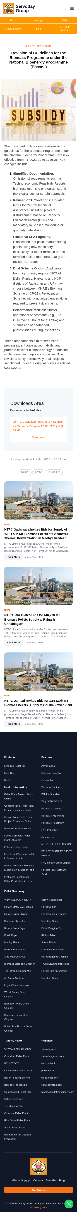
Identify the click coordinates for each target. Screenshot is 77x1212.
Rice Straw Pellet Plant (17, 1120)
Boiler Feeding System (17, 1077)
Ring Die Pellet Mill (14, 765)
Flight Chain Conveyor (17, 985)
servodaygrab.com (51, 1084)
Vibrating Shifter (50, 921)
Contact (38, 1180)
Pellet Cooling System (53, 913)
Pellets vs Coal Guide (16, 847)
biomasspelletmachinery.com (57, 1091)
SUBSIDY (54, 472)
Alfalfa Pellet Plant (14, 1127)
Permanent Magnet (15, 949)
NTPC (38, 472)
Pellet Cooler (48, 906)
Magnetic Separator (52, 949)
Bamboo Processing (15, 1084)
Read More (13, 556)
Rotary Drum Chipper (16, 913)
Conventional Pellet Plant (18, 1070)
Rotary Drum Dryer (15, 928)
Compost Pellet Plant (16, 1113)
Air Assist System (14, 978)
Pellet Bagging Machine (54, 956)
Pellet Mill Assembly (52, 822)
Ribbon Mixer (48, 935)
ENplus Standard (51, 794)
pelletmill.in (47, 1070)
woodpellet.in (48, 1063)
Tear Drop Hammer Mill (17, 970)
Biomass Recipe (50, 787)
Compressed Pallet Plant (18, 1091)
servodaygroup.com (52, 1056)
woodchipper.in (49, 1077)
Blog (62, 1180)
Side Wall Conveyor (15, 956)
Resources (47, 837)
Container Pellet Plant (16, 1056)
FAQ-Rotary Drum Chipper (56, 862)
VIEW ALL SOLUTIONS (17, 1049)
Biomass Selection (51, 773)
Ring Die (9, 773)
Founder (51, 1180)
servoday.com (49, 1049)
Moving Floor (11, 942)
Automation (47, 780)
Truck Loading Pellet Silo (55, 963)
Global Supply (21, 1180)
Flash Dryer (11, 935)
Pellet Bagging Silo (51, 928)
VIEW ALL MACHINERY (17, 899)
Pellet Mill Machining (52, 815)
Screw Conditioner (51, 899)
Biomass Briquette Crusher (19, 963)
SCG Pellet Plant (13, 1099)
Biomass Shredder (14, 921)
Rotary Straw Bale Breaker (19, 906)
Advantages (48, 765)
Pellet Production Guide (17, 828)
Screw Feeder (49, 942)
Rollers (8, 780)
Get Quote (38, 1190)
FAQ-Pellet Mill (49, 829)
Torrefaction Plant (14, 1106)
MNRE (48, 46)
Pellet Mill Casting (51, 808)
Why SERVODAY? (51, 801)
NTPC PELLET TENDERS (56, 844)
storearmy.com (38, 1207)
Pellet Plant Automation (54, 970)
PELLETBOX (11, 1063)
